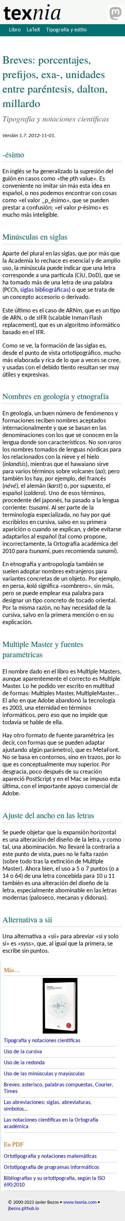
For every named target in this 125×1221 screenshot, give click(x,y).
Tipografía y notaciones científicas (42, 1041)
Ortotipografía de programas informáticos (51, 1167)
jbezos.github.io (23, 1208)
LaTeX (33, 30)
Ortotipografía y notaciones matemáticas (50, 1156)
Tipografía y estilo (66, 30)
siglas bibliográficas (44, 290)
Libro (14, 30)
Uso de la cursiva (23, 1052)
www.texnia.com (80, 1202)
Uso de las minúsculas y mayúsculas (44, 1074)
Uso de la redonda (24, 1063)
